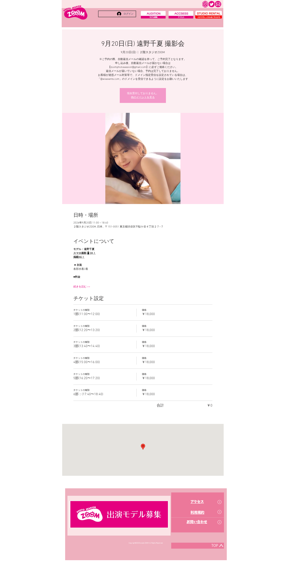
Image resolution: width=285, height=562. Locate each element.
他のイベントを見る (143, 97)
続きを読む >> (81, 286)
